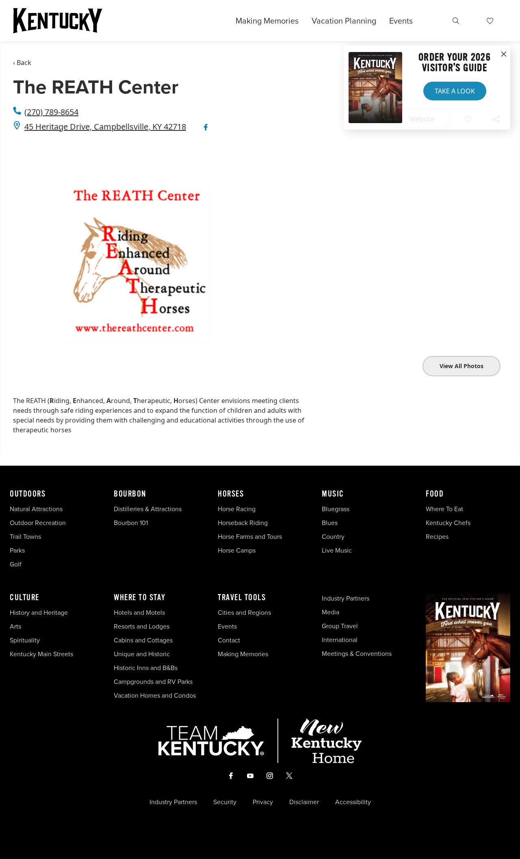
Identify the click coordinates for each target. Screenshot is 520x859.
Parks (17, 550)
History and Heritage (39, 612)
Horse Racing (237, 509)
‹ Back (22, 62)
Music (333, 494)
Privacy (263, 802)
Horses (231, 494)
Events (401, 21)
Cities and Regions (244, 612)
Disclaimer (304, 802)
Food (435, 494)
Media (330, 612)
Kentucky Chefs (448, 522)
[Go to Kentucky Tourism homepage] (57, 20)
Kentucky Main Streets (41, 654)
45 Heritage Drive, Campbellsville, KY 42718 (105, 126)
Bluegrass (335, 509)
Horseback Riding (243, 522)
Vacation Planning (344, 21)
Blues (330, 522)
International (340, 639)
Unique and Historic (142, 654)
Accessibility (353, 802)
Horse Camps (237, 550)
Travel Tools (242, 598)
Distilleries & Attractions (148, 509)
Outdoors (28, 494)
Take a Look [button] (455, 91)
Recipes (438, 536)
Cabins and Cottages (143, 640)
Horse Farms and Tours (250, 536)
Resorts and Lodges (141, 626)
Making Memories (267, 20)
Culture (24, 598)
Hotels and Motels (139, 612)
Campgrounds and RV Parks (153, 681)
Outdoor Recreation (38, 522)
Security (224, 802)
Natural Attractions (36, 509)
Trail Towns (25, 536)
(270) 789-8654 (51, 111)
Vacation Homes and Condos (155, 695)
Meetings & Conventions (357, 653)
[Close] (503, 54)
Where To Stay (140, 598)
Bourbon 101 (131, 522)
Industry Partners (345, 598)
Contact (229, 640)
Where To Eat (444, 509)
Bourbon (130, 494)
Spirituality (25, 640)
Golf (16, 564)
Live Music (337, 550)
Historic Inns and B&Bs (146, 667)
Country (333, 536)
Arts (15, 626)
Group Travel (340, 626)
